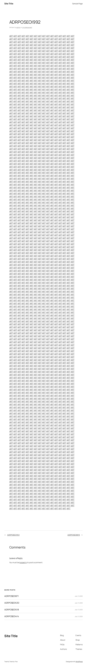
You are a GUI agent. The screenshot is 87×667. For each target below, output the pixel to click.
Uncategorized (27, 27)
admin (18, 27)
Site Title (8, 3)
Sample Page (77, 3)
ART (11, 36)
